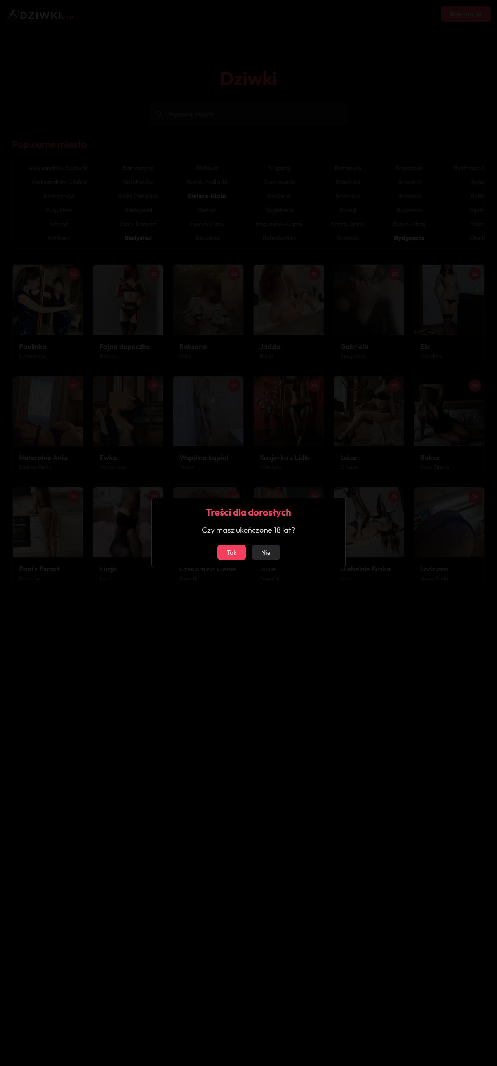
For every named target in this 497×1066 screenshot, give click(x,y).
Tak (231, 552)
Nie (266, 552)
